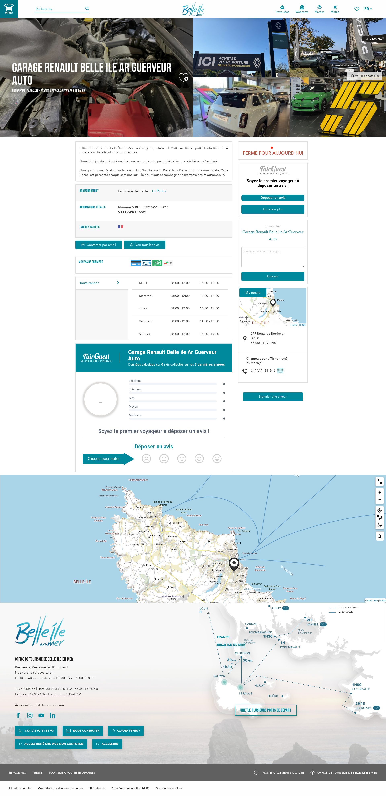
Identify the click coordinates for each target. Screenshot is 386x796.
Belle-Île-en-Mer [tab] (231, 644)
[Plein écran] (379, 481)
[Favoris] (356, 9)
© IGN (302, 324)
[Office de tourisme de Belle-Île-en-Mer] (40, 630)
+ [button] (379, 492)
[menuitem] (193, 9)
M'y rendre (252, 292)
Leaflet (294, 324)
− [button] (379, 499)
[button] (368, 8)
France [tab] (223, 637)
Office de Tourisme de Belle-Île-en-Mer (44, 659)
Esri (376, 600)
